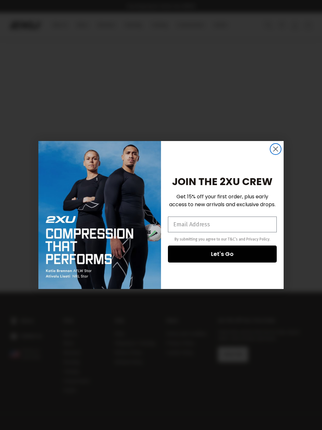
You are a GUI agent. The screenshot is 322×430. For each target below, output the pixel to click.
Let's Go (222, 254)
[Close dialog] (275, 149)
